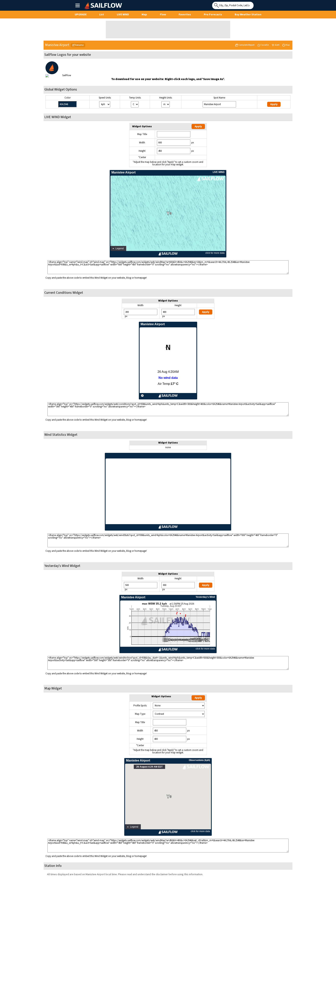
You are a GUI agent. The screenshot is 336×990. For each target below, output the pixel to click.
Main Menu (77, 5)
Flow (163, 15)
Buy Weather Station (248, 15)
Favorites (185, 15)
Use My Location (257, 4)
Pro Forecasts (213, 15)
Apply (273, 104)
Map (144, 15)
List (101, 15)
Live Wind (123, 15)
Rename (79, 45)
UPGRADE (81, 15)
